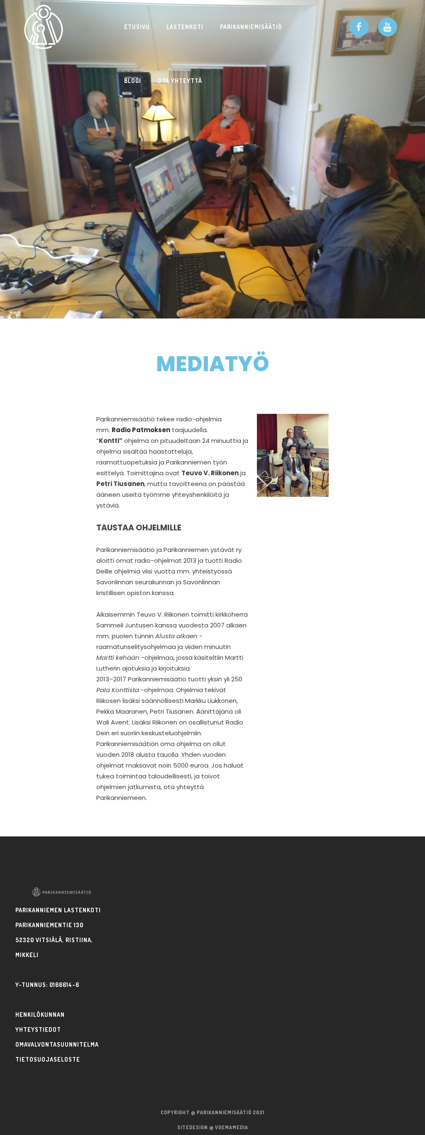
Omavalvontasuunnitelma (57, 1044)
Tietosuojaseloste (47, 1059)
